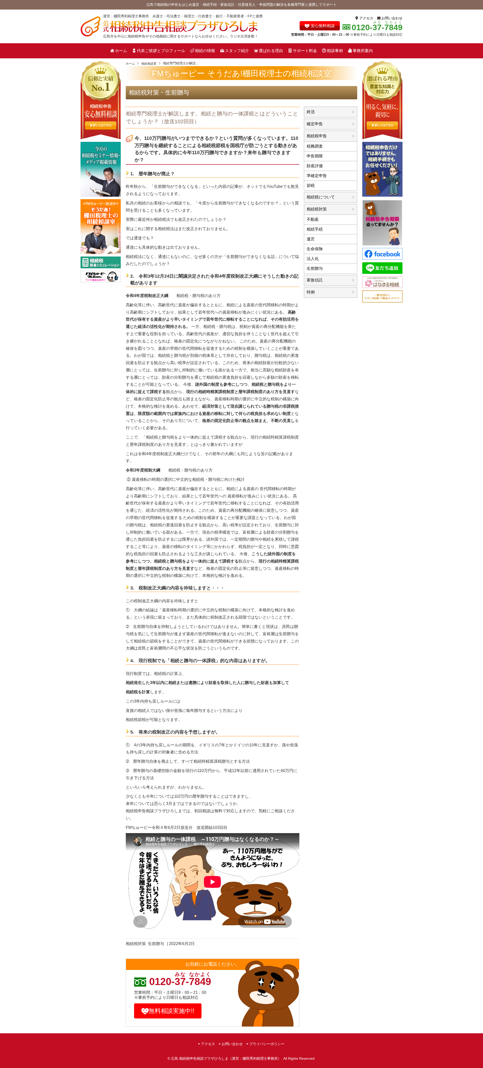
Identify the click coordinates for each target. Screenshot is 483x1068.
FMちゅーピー (139, 827)
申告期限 (315, 156)
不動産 (313, 219)
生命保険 (315, 249)
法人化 (313, 259)
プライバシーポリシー (267, 1044)
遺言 (311, 239)
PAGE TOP (477, 1054)
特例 (311, 292)
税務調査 (315, 146)
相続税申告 (317, 136)
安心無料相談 (323, 26)
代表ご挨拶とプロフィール (161, 51)
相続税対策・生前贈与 (159, 92)
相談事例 (335, 51)
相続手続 (315, 229)
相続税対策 (136, 944)
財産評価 (315, 166)
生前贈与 (156, 944)
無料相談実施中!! (171, 1010)
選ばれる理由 (271, 51)
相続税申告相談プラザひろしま (154, 811)
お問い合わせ (392, 18)
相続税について (321, 197)
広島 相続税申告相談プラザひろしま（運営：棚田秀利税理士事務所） (226, 1058)
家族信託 (315, 280)
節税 (311, 185)
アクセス (366, 18)
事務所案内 (363, 51)
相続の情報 (205, 51)
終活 (311, 112)
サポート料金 (305, 51)
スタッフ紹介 (237, 51)
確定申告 (315, 124)
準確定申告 (317, 176)
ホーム (121, 51)
